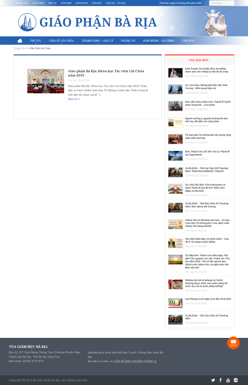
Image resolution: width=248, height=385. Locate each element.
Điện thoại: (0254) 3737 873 (26, 361)
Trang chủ (22, 3)
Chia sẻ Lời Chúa (61, 40)
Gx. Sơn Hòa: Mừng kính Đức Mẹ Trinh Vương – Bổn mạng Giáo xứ (206, 87)
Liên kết (97, 3)
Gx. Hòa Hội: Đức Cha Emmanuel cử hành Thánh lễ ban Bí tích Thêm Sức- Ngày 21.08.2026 (205, 187)
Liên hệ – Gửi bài (115, 3)
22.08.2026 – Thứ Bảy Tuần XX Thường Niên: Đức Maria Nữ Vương (206, 205)
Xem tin (73, 99)
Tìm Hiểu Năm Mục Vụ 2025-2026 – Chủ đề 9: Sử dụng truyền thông (207, 240)
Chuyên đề (81, 3)
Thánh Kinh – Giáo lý (97, 40)
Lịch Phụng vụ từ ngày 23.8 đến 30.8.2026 (208, 299)
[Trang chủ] (20, 40)
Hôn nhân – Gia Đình (158, 40)
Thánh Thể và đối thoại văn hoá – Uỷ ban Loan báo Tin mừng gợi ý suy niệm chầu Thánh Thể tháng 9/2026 (207, 223)
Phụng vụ (128, 40)
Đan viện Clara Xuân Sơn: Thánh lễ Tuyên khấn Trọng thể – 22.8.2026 (208, 103)
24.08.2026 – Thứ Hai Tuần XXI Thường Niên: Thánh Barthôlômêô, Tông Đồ (206, 170)
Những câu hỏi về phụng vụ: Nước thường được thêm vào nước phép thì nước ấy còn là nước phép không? (206, 283)
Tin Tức (35, 40)
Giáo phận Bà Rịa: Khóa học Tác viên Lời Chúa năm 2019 (106, 73)
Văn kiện (66, 3)
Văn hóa (188, 40)
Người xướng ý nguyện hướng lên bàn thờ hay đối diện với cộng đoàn (206, 120)
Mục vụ (52, 3)
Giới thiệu (38, 3)
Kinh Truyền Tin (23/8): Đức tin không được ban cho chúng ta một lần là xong (206, 70)
